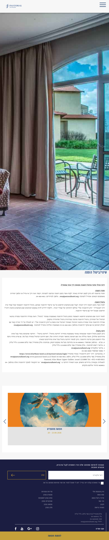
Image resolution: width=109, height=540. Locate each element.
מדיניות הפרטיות (46, 492)
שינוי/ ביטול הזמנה (98, 498)
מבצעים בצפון (47, 495)
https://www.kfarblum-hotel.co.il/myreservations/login (43, 353)
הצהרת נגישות (99, 507)
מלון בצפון (48, 507)
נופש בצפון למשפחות (45, 498)
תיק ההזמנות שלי (98, 492)
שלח (42, 475)
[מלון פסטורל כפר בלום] (14, 6)
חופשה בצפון (48, 504)
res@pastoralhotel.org (69, 296)
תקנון (102, 504)
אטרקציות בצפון (47, 501)
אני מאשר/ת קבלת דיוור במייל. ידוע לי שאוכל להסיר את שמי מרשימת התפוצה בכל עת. (71, 483)
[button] (104, 421)
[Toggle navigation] (102, 4)
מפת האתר (100, 495)
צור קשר (101, 501)
